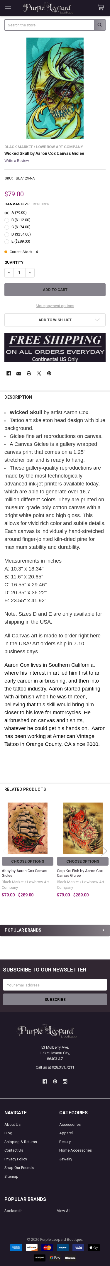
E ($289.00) (20, 241)
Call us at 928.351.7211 (55, 1067)
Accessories (70, 1124)
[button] (55, 319)
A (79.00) (19, 212)
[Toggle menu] (8, 8)
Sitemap (11, 1176)
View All (63, 1211)
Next (104, 851)
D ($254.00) (21, 234)
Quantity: (14, 262)
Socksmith (13, 1211)
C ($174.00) (21, 227)
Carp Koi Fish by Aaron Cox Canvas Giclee (80, 873)
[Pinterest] (49, 373)
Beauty (65, 1142)
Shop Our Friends (19, 1167)
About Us (12, 1124)
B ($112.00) (21, 220)
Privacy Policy (15, 1159)
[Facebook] (8, 373)
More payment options (55, 306)
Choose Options (27, 861)
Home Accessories (75, 1150)
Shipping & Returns (20, 1142)
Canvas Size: (27, 204)
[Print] (29, 373)
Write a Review (16, 160)
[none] (55, 88)
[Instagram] (65, 1081)
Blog (8, 1133)
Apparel (66, 1133)
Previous (6, 851)
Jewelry (65, 1159)
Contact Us (13, 1150)
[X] (39, 373)
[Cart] (102, 8)
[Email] (18, 373)
